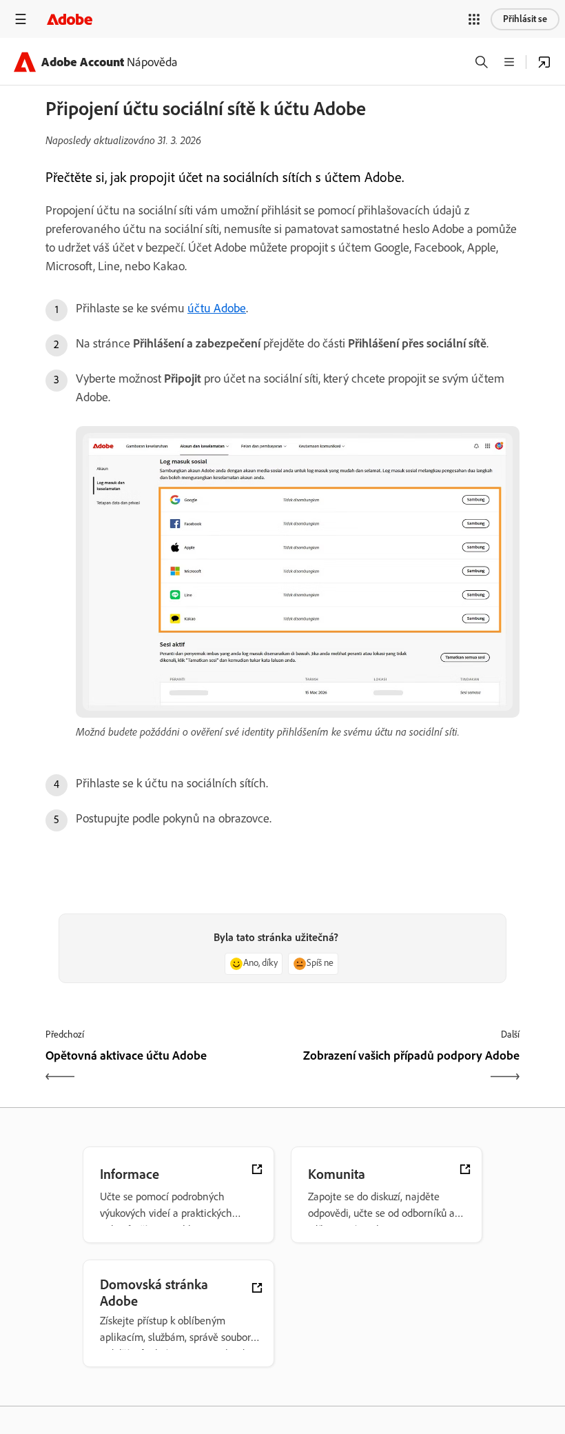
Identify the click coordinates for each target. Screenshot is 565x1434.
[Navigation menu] (20, 19)
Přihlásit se (525, 19)
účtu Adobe (216, 308)
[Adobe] (69, 19)
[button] (474, 19)
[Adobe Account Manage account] (544, 62)
